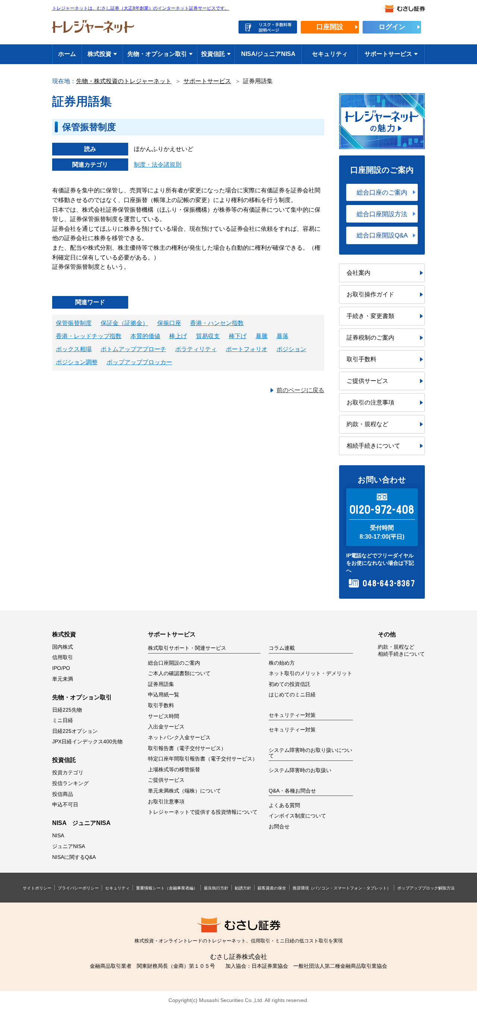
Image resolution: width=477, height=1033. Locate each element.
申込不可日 (65, 804)
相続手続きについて (373, 446)
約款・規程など (367, 424)
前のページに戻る (300, 390)
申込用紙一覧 (163, 694)
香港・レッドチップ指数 (88, 336)
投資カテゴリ (67, 772)
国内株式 (62, 647)
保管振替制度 (74, 323)
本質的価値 (145, 336)
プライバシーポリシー (78, 888)
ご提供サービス (367, 381)
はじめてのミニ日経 (292, 694)
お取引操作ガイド (370, 294)
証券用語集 (161, 684)
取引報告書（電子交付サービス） (187, 748)
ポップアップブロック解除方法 (426, 888)
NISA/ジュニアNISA (268, 54)
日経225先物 (67, 710)
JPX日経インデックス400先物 (87, 741)
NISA (58, 835)
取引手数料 (361, 359)
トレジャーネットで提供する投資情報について (203, 812)
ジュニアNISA (68, 846)
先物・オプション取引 (157, 54)
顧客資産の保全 (272, 888)
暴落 (282, 336)
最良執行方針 (216, 888)
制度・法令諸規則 (157, 164)
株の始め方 (282, 663)
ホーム (67, 54)
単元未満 (62, 679)
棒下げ (238, 336)
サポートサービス (388, 54)
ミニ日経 (62, 720)
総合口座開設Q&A (382, 235)
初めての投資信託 (289, 684)
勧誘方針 (243, 888)
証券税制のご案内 (370, 337)
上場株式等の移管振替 (174, 769)
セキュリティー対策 (292, 730)
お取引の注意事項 (370, 402)
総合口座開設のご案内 (174, 663)
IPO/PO (61, 668)
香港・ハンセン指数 (217, 323)
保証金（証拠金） (124, 323)
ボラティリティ (196, 349)
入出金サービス (166, 727)
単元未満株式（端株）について (184, 791)
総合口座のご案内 (382, 192)
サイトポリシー (37, 888)
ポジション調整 (77, 362)
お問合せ (279, 826)
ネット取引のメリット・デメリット (310, 673)
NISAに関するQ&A (74, 857)
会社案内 (358, 273)
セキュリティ (330, 54)
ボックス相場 (74, 349)
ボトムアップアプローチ (133, 349)
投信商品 (62, 794)
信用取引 (62, 657)
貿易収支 (208, 336)
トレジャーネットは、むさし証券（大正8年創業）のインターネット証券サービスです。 (140, 8)
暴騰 (262, 336)
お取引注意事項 (166, 801)
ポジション (291, 349)
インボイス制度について (297, 816)
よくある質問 (284, 805)
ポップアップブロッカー (139, 362)
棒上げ (178, 336)
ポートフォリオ (247, 349)
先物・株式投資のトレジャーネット (123, 81)
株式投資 (99, 54)
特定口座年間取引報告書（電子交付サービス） (203, 759)
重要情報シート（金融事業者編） (167, 888)
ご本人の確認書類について (179, 673)
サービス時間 (163, 716)
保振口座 (169, 323)
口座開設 (329, 27)
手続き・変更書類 (370, 316)
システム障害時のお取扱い (300, 770)
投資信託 (213, 54)
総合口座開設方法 (382, 214)
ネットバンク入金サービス (179, 737)
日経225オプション (75, 731)
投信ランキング (70, 783)
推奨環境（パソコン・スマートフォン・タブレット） (342, 888)
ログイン (392, 27)
